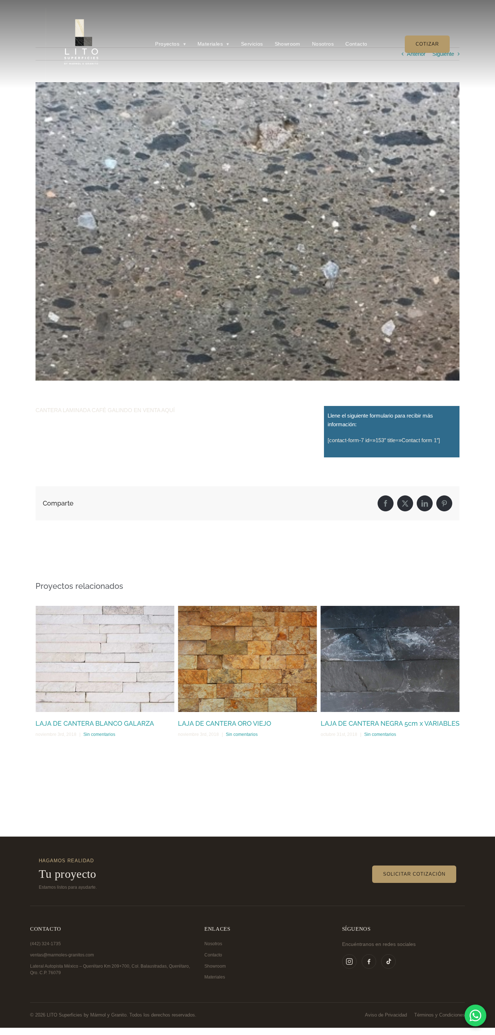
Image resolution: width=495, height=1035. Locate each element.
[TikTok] (388, 961)
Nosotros (213, 943)
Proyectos (170, 44)
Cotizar (427, 44)
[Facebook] (369, 961)
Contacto (213, 955)
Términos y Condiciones (439, 1015)
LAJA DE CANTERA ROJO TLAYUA (372, 723)
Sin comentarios (99, 734)
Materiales (214, 977)
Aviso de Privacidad (386, 1015)
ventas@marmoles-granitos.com (62, 955)
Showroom (215, 966)
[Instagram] (349, 961)
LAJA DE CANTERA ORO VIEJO (82, 723)
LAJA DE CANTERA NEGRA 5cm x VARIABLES (247, 723)
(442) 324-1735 (45, 943)
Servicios (252, 44)
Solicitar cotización (414, 874)
